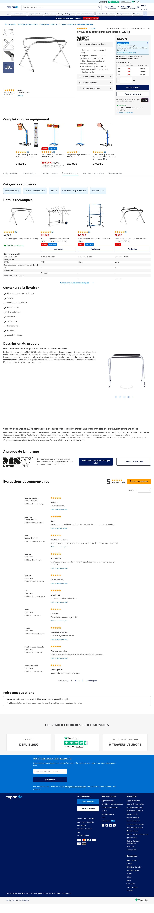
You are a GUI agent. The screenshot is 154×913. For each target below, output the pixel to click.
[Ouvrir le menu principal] (7, 14)
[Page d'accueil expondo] (6, 24)
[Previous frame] (132, 397)
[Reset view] (128, 397)
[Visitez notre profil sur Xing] (114, 826)
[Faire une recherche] (99, 7)
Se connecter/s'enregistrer (126, 53)
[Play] (116, 397)
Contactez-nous (88, 802)
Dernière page (91, 681)
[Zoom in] (120, 397)
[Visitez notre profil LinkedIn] (110, 826)
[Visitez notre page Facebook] (106, 826)
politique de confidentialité (75, 786)
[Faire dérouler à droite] (149, 18)
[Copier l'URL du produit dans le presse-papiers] (149, 28)
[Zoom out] (124, 397)
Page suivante (83, 681)
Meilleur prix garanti (126, 112)
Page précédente (72, 681)
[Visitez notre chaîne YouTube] (103, 826)
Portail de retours (88, 809)
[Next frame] (137, 397)
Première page (63, 681)
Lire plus (20, 96)
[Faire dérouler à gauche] (5, 18)
